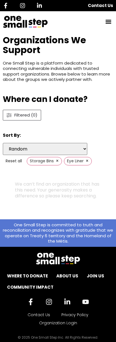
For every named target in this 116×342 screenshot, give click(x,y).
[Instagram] (24, 5)
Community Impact (30, 287)
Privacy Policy (74, 315)
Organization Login (58, 323)
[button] (108, 21)
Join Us (95, 276)
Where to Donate (27, 276)
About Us (67, 276)
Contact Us (100, 5)
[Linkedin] (41, 5)
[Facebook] (7, 5)
